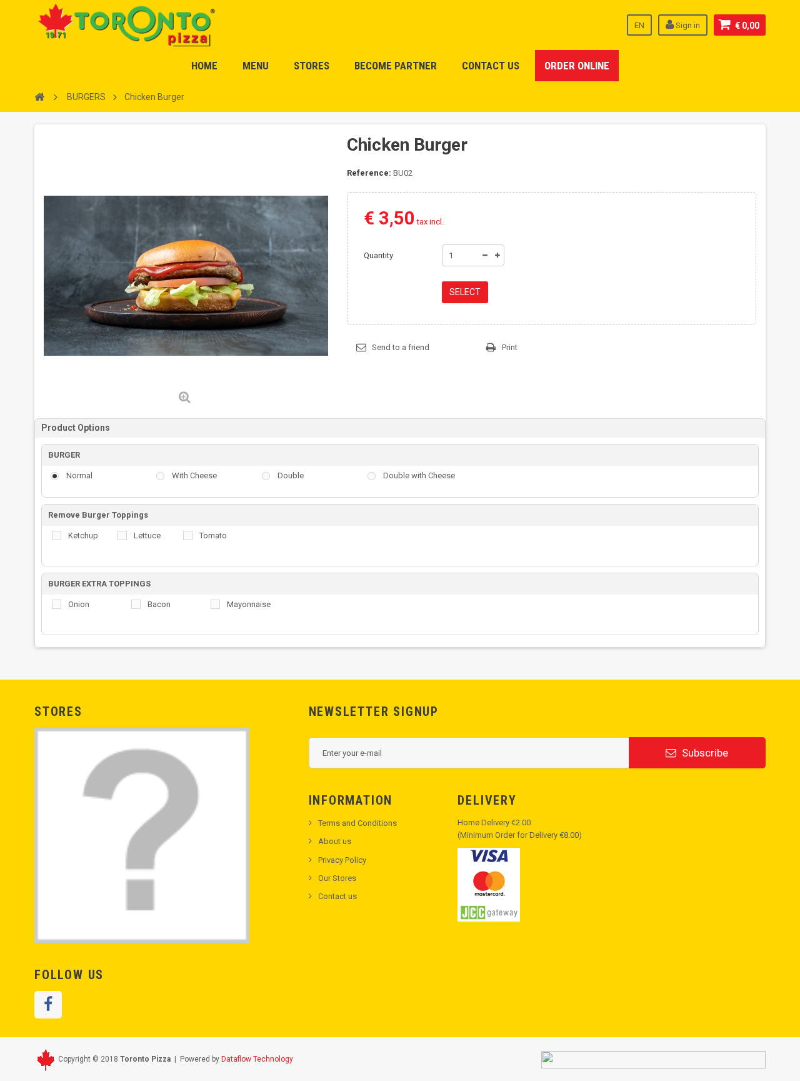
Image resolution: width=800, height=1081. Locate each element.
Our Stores (337, 878)
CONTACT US (490, 65)
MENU (255, 65)
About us (334, 841)
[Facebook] (48, 1004)
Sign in (687, 25)
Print (510, 347)
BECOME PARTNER (395, 65)
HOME (204, 65)
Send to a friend (400, 347)
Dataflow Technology (257, 1059)
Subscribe (703, 753)
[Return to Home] (39, 96)
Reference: (369, 173)
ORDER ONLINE (576, 65)
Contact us (337, 896)
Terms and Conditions (357, 823)
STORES (311, 65)
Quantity (378, 255)
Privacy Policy (342, 860)
